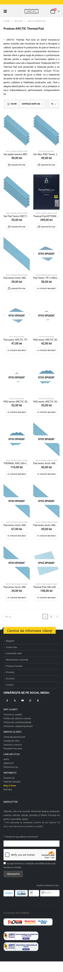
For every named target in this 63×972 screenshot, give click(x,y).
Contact (10, 684)
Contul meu (11, 647)
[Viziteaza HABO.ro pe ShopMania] (21, 893)
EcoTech (10, 678)
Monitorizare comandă (17, 659)
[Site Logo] (31, 11)
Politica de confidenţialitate (17, 722)
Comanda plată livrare (14, 737)
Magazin (10, 641)
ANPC (6, 759)
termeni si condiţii (12, 867)
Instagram (30, 700)
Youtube (22, 700)
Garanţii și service (13, 744)
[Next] (56, 616)
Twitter (15, 700)
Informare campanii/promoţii (18, 726)
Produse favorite (14, 666)
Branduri (8, 789)
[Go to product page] (17, 130)
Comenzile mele (14, 653)
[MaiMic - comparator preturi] (49, 893)
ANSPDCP (9, 763)
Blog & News (10, 785)
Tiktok (45, 700)
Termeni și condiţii (13, 714)
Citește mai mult (48, 288)
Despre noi (9, 778)
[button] (6, 11)
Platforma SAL (11, 767)
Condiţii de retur (11, 740)
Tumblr (38, 700)
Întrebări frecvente (13, 748)
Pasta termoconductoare (16, 151)
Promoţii (10, 672)
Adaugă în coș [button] (18, 165)
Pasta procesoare (46, 151)
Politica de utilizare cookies (17, 718)
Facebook (7, 700)
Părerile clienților (12, 781)
